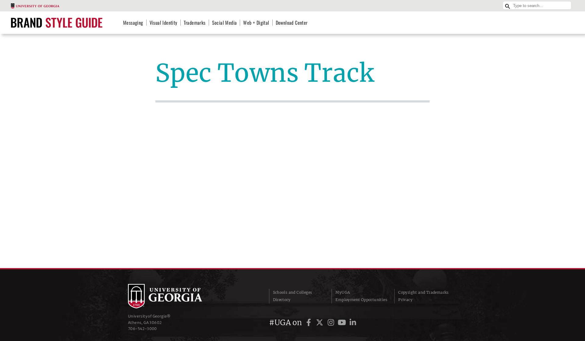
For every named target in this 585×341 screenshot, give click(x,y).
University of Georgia (173, 296)
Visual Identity (163, 23)
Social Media (224, 23)
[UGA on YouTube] (342, 322)
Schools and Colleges (292, 292)
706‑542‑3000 (142, 328)
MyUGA (342, 292)
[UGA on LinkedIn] (352, 322)
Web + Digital (256, 23)
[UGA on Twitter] (320, 322)
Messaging (133, 23)
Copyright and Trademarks (423, 292)
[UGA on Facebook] (309, 322)
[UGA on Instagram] (331, 322)
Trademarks (195, 23)
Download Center (292, 23)
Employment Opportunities (361, 299)
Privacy (405, 299)
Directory (282, 299)
